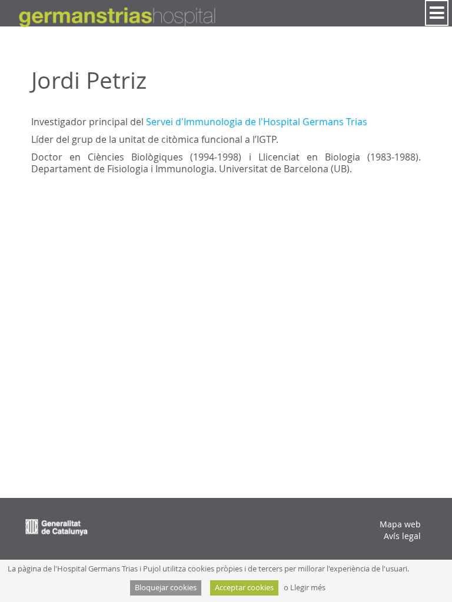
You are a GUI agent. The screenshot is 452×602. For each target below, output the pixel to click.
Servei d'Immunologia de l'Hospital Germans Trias (256, 121)
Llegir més (307, 588)
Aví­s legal (402, 535)
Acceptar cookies (244, 588)
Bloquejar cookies (166, 588)
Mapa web (400, 524)
